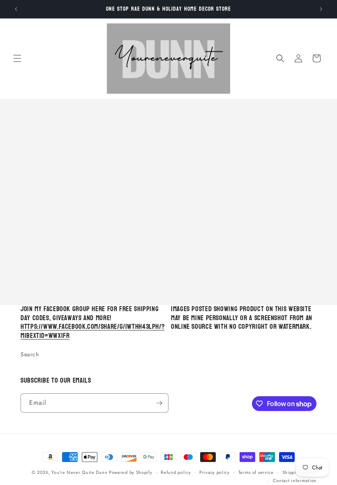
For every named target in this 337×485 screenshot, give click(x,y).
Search (30, 354)
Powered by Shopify (130, 472)
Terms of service (256, 472)
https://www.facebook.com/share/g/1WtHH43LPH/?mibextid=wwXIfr (92, 331)
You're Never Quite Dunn (80, 472)
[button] (17, 58)
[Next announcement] (321, 9)
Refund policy (176, 472)
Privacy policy (214, 472)
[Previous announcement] (16, 9)
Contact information (294, 480)
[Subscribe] (159, 403)
